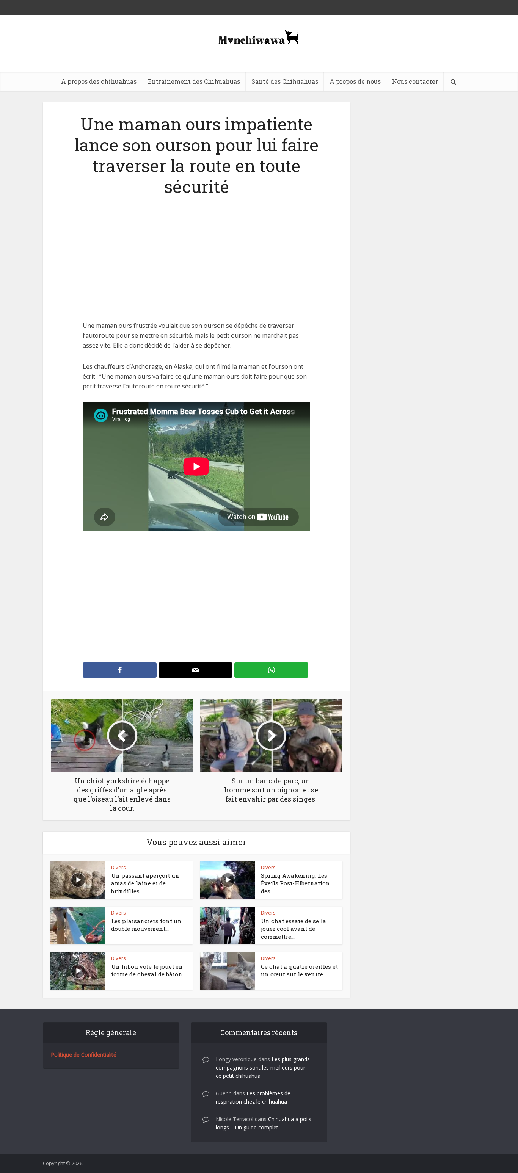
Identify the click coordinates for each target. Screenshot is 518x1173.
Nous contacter (415, 81)
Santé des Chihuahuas (284, 81)
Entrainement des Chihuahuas (194, 81)
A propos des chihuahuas (99, 81)
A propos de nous (355, 81)
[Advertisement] (196, 264)
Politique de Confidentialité (83, 1054)
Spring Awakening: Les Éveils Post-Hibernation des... (295, 883)
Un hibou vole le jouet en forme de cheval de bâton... (148, 970)
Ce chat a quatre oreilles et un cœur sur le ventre (299, 970)
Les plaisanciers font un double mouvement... (146, 924)
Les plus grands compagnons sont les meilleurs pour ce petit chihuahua (263, 1067)
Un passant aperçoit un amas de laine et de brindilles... (145, 883)
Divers (118, 867)
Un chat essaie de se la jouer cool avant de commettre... (293, 928)
